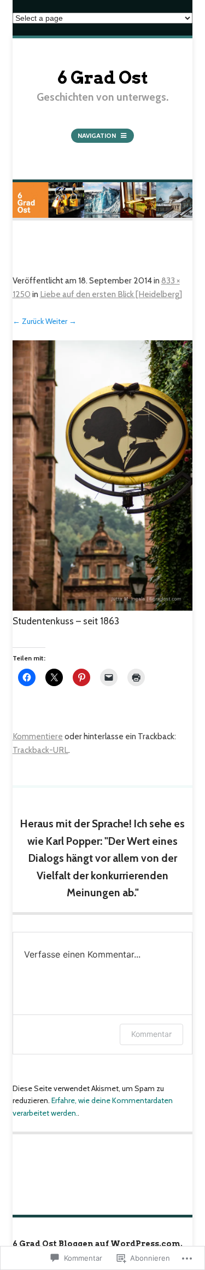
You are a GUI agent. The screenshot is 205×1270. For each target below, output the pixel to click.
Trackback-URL (40, 750)
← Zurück (28, 321)
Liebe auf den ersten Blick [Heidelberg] (111, 294)
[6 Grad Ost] (103, 218)
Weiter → (61, 321)
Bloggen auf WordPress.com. (120, 1243)
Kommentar (151, 1034)
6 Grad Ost (102, 77)
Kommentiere (38, 736)
